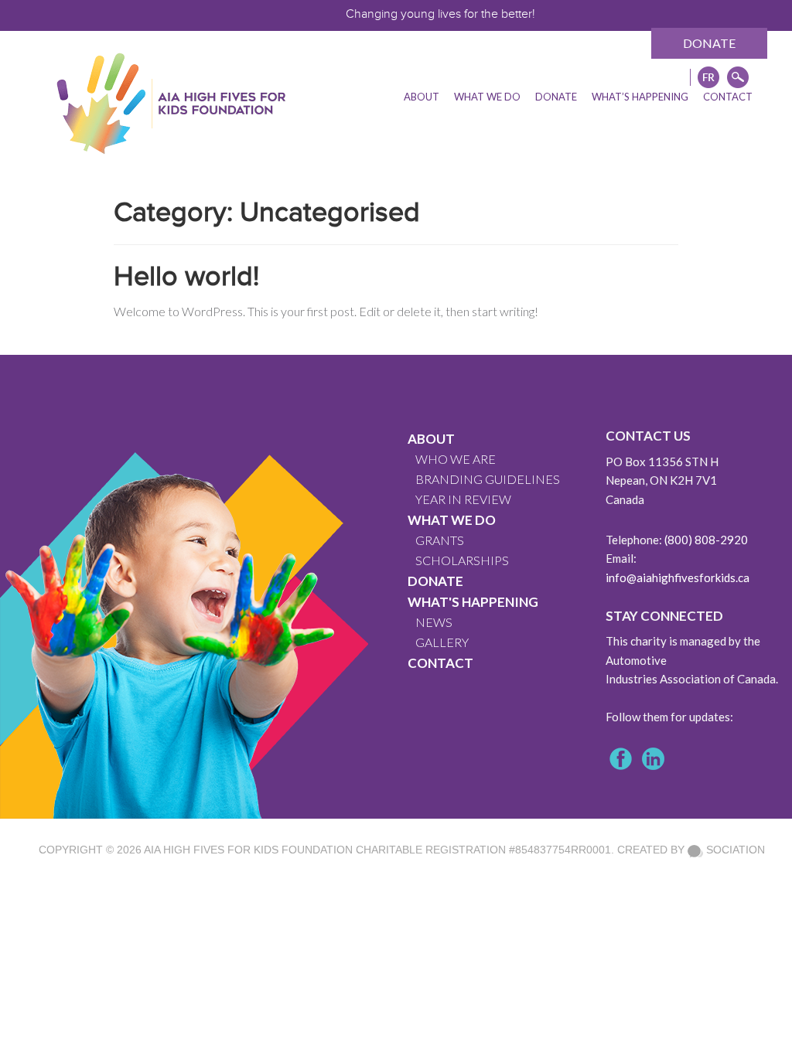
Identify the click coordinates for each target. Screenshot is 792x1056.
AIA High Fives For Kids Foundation (248, 849)
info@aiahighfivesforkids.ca (677, 577)
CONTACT (440, 663)
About (431, 439)
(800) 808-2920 (706, 540)
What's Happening (473, 602)
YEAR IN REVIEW (463, 499)
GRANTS (439, 540)
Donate (709, 43)
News (433, 622)
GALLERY (442, 642)
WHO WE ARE (455, 458)
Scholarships (462, 560)
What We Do (452, 520)
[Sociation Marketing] (695, 849)
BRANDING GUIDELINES (487, 479)
